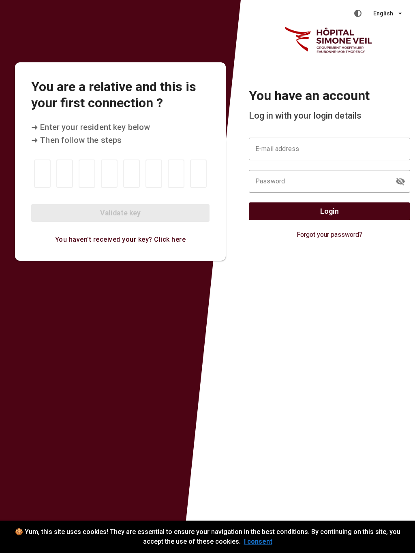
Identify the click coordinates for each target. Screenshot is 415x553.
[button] (400, 181)
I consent (258, 541)
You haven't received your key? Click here (120, 239)
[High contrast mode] (358, 13)
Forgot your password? (329, 234)
